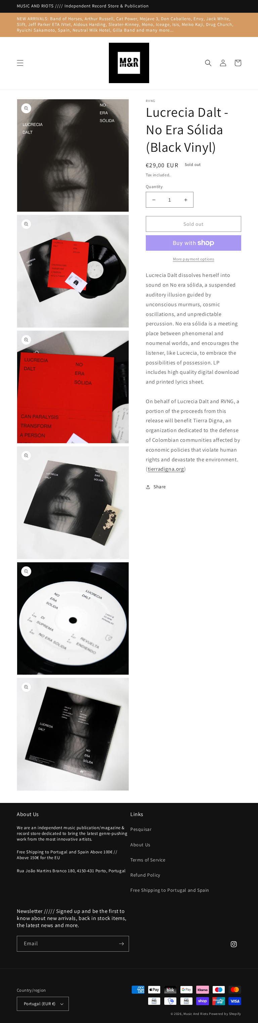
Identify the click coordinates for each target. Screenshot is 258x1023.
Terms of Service (148, 860)
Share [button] (160, 487)
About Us (140, 845)
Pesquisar (141, 829)
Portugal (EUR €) (39, 1004)
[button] (20, 63)
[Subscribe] (121, 944)
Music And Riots (196, 1014)
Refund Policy (145, 875)
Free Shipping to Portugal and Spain (169, 890)
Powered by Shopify (225, 1014)
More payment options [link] (193, 258)
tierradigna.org (166, 468)
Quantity (154, 186)
